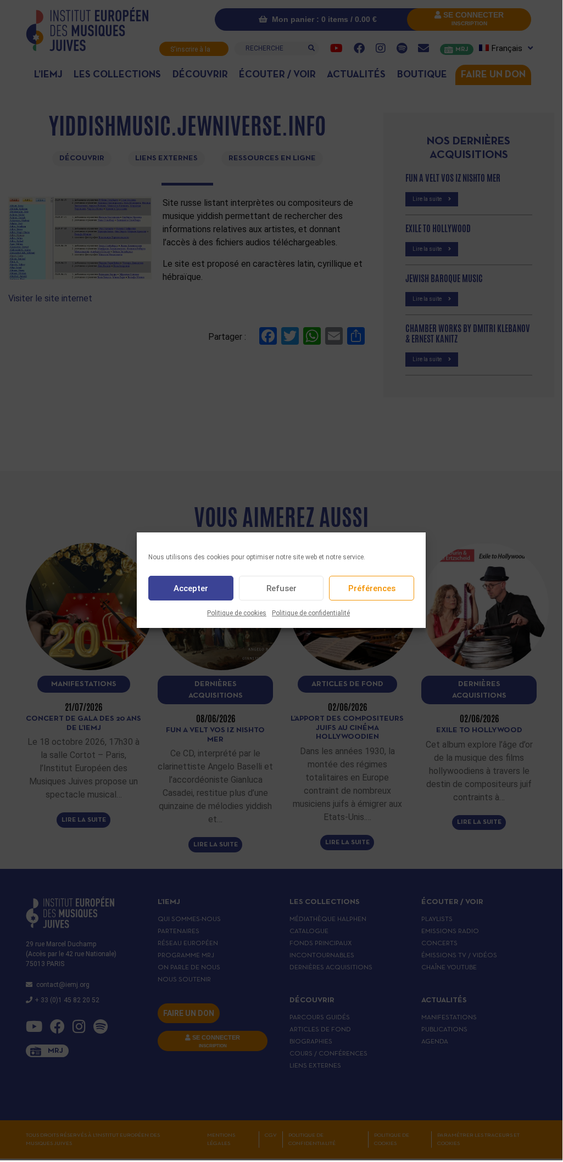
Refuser (281, 588)
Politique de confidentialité (311, 613)
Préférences (371, 588)
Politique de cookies (236, 613)
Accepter (191, 588)
